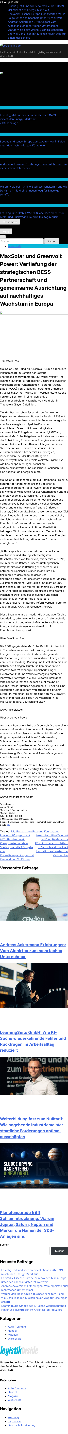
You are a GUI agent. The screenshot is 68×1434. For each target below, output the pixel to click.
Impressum (14, 1421)
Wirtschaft (5, 156)
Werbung (13, 1417)
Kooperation (51, 831)
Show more (10, 222)
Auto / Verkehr (17, 1326)
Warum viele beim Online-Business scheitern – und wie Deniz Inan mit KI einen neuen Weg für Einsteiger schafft (37, 33)
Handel (4, 107)
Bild (13, 831)
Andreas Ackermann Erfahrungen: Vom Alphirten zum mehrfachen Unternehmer (33, 950)
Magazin (13, 1334)
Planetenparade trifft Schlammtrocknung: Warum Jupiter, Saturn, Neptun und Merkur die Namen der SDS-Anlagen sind (27, 1224)
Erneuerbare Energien (29, 831)
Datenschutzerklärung (21, 1425)
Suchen (4, 1244)
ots (8, 825)
